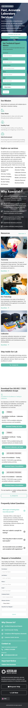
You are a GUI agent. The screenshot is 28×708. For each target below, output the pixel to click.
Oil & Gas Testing (5, 174)
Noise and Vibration (20, 175)
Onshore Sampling (6, 176)
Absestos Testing (19, 170)
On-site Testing (5, 181)
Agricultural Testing (20, 167)
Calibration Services (20, 172)
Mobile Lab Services (20, 177)
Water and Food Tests (7, 167)
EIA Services (4, 184)
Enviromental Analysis (4, 170)
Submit (6, 92)
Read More (4, 271)
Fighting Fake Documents (9, 664)
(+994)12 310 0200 (9, 649)
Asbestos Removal (20, 180)
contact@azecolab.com (10, 655)
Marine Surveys (5, 179)
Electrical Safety (19, 183)
